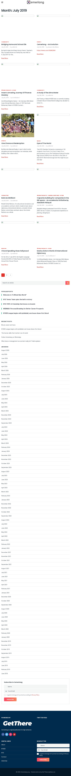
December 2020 (6, 597)
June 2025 (4, 399)
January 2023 (5, 500)
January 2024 (5, 451)
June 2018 (4, 673)
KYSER (14, 90)
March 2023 (5, 492)
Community (5, 42)
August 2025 (5, 391)
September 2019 (6, 653)
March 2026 (5, 370)
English (3, 248)
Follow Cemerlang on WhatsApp (11, 337)
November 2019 (6, 645)
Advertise (4, 761)
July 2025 (4, 395)
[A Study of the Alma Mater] (53, 75)
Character (4, 195)
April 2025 (4, 407)
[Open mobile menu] (2, 2)
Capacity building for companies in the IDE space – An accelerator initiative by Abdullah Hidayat (53, 200)
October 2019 (5, 649)
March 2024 (5, 443)
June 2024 (4, 431)
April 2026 (4, 366)
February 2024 (5, 447)
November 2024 (6, 419)
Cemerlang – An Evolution (47, 44)
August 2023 (5, 471)
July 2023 (4, 475)
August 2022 (5, 520)
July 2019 (4, 661)
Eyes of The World (44, 143)
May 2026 (4, 362)
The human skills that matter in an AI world (14, 333)
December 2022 (6, 504)
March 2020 (5, 629)
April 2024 (4, 439)
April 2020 (4, 625)
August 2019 (5, 657)
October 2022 (5, 512)
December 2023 (6, 455)
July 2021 (4, 572)
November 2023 (6, 459)
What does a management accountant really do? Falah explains (20, 341)
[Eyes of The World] (53, 125)
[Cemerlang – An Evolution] (53, 26)
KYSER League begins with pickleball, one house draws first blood (21, 329)
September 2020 (6, 605)
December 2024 (6, 415)
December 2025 (6, 382)
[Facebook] (3, 734)
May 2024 (4, 435)
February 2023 (5, 496)
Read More (4, 58)
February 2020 (5, 633)
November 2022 (6, 508)
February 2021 (5, 588)
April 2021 (4, 585)
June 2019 (4, 665)
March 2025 (5, 411)
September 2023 (6, 467)
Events (39, 42)
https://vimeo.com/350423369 (46, 50)
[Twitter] (6, 734)
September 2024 (6, 423)
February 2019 (5, 669)
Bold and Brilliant (8, 198)
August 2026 (5, 350)
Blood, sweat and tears (8, 325)
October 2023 (5, 463)
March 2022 (5, 540)
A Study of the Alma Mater (47, 92)
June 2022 (4, 528)
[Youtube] (14, 734)
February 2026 (5, 374)
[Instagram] (10, 734)
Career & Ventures (53, 195)
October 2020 (5, 601)
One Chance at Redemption (12, 143)
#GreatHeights (6, 90)
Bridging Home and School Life (13, 44)
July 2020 (4, 613)
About (3, 745)
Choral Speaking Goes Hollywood (15, 251)
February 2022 (5, 544)
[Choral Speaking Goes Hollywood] (17, 233)
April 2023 (4, 488)
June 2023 (4, 479)
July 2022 (4, 524)
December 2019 (6, 641)
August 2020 (5, 609)
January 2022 (5, 548)
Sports (3, 141)
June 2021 (4, 576)
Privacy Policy (35, 695)
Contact (3, 757)
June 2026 (4, 358)
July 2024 (4, 427)
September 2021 (6, 564)
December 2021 (6, 552)
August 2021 (5, 568)
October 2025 (5, 386)
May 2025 (4, 403)
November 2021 (6, 556)
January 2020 (5, 637)
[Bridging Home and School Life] (17, 26)
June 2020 (4, 617)
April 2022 (4, 536)
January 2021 (5, 593)
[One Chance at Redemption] (17, 125)
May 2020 (4, 621)
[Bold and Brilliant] (17, 180)
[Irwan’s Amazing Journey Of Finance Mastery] (17, 75)
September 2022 (6, 516)
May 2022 (4, 532)
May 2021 (4, 580)
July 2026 (4, 354)
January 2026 (5, 378)
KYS (2, 753)
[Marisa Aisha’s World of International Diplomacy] (53, 233)
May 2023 (4, 483)
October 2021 (5, 560)
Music (39, 141)
